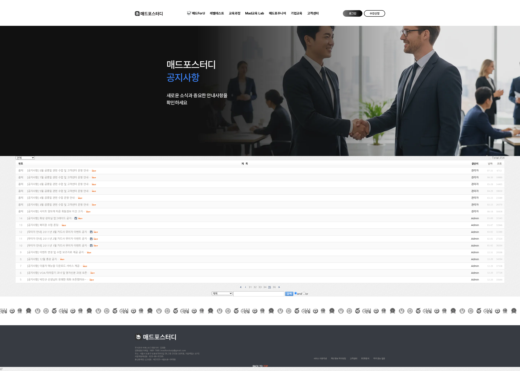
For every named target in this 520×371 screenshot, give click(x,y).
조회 (499, 164)
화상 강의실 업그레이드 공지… (57, 218)
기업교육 (296, 13)
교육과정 (234, 13)
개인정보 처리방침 (338, 358)
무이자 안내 (34, 232)
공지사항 (33, 170)
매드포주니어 (277, 13)
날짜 (490, 164)
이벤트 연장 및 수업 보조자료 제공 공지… (63, 252)
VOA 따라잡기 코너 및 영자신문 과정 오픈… (64, 273)
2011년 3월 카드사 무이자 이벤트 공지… (66, 232)
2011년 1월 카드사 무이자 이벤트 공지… (66, 245)
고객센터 (313, 13)
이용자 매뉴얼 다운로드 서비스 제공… (61, 266)
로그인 (352, 13)
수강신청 (374, 13)
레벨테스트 (217, 13)
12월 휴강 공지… (49, 259)
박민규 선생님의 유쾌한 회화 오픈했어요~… (64, 279)
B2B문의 (365, 358)
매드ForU (198, 13)
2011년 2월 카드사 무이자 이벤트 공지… (66, 238)
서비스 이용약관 (320, 358)
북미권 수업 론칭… (50, 225)
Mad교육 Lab (254, 13)
